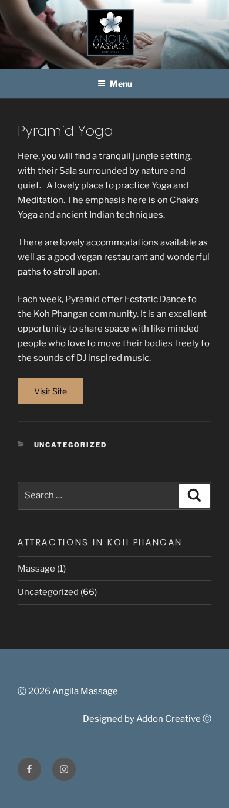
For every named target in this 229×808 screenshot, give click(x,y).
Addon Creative (168, 719)
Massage (36, 568)
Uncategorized (70, 445)
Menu (121, 84)
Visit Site (50, 391)
